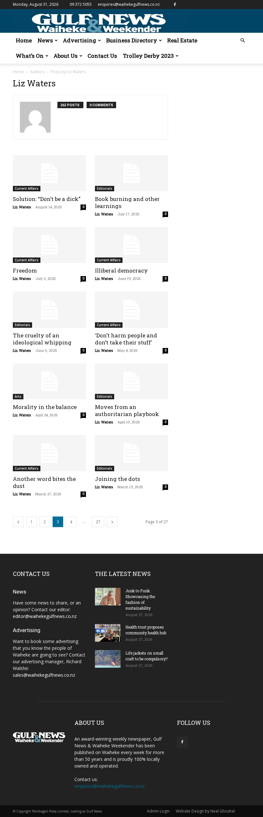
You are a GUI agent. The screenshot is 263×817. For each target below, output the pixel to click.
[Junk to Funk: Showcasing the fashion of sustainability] (108, 596)
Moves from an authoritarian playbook (127, 410)
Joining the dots (117, 478)
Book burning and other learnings (127, 202)
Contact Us (102, 55)
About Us (66, 55)
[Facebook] (175, 4)
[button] (242, 41)
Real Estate (182, 40)
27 (98, 522)
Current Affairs (26, 188)
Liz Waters (22, 206)
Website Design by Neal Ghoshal (205, 811)
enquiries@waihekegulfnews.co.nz (129, 4)
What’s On (30, 55)
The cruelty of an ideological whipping (42, 339)
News (45, 40)
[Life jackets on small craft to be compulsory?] (108, 659)
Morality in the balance (45, 407)
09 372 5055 (81, 4)
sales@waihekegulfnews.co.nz (44, 675)
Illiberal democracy (121, 270)
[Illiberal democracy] (131, 245)
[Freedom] (49, 245)
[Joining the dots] (131, 453)
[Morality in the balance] (49, 381)
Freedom (25, 270)
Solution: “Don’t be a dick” (47, 199)
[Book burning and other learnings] (131, 173)
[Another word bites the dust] (49, 453)
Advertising (79, 40)
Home (24, 40)
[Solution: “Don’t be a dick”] (49, 173)
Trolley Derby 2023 (148, 55)
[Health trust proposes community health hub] (108, 633)
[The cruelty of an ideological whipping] (49, 309)
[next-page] (112, 522)
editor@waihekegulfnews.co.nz (45, 616)
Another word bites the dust (44, 482)
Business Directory (131, 40)
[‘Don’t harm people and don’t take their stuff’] (131, 309)
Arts (18, 396)
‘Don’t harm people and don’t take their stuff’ (126, 339)
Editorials (104, 188)
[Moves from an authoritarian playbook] (131, 381)
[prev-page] (18, 522)
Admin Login (158, 811)
